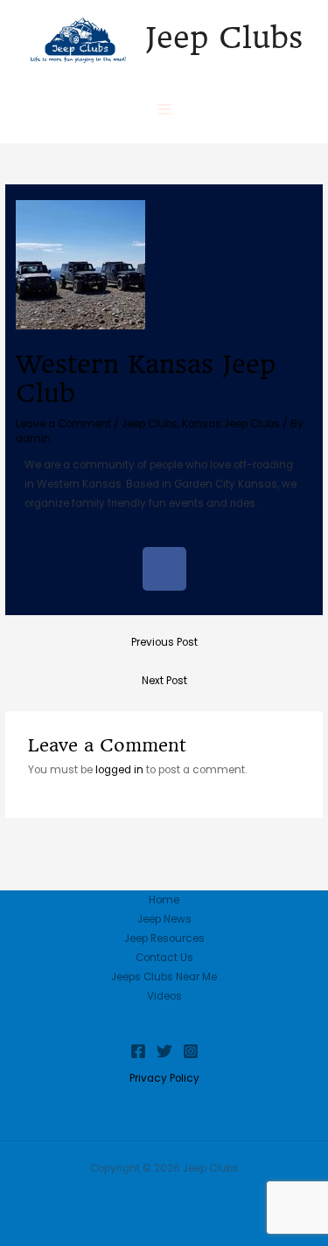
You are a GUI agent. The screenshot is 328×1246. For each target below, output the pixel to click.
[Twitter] (164, 1051)
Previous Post (164, 642)
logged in (119, 770)
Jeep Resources (164, 938)
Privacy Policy (164, 1078)
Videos (164, 996)
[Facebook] (138, 1051)
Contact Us (164, 958)
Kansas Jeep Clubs (231, 424)
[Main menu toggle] (164, 109)
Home (164, 900)
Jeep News (164, 919)
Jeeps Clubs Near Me (164, 977)
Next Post (164, 681)
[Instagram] (191, 1051)
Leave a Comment (63, 424)
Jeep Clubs (224, 37)
